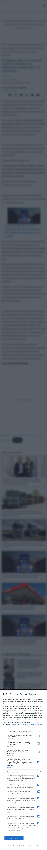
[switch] (38, 736)
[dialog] (23, 770)
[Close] (43, 694)
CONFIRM (14, 838)
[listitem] (23, 731)
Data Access (23, 846)
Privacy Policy (36, 846)
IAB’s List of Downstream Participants (26, 724)
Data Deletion (11, 846)
